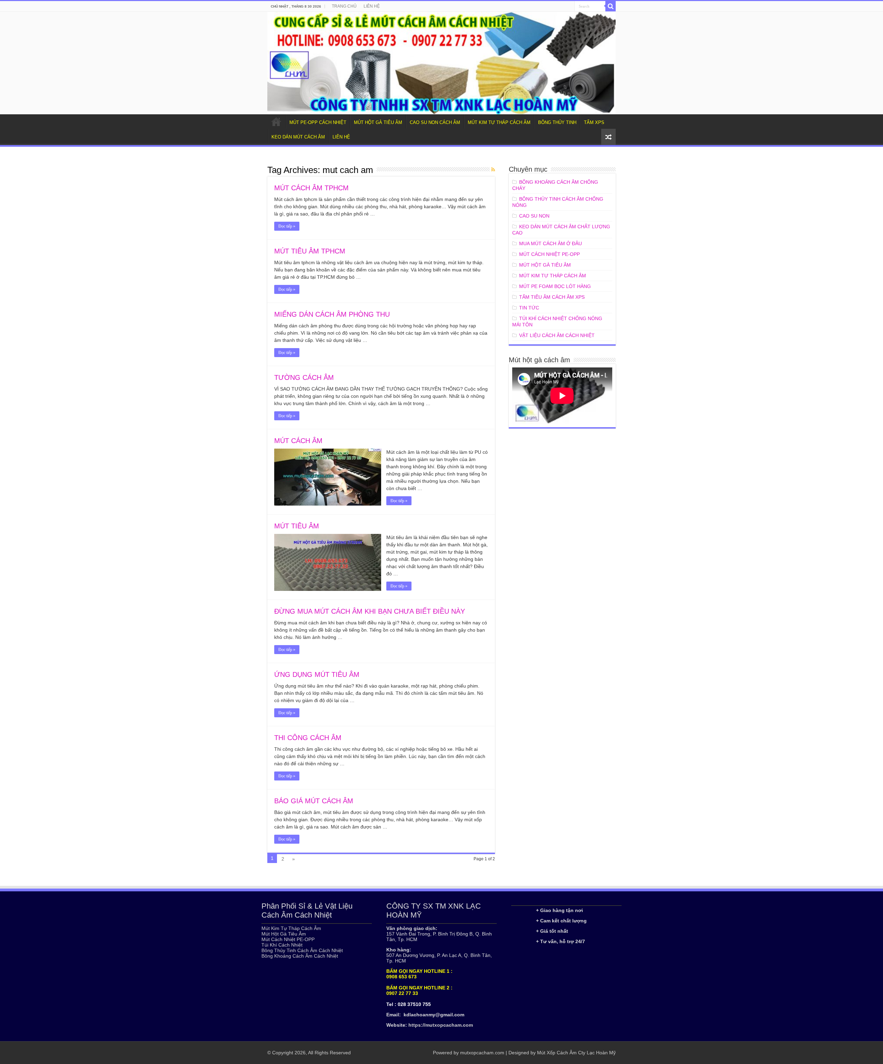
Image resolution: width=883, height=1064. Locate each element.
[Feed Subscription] (493, 169)
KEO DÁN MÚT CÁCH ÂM (298, 137)
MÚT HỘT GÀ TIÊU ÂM (378, 122)
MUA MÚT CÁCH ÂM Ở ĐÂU (550, 243)
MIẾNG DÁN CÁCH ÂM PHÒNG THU (332, 314)
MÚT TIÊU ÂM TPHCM (309, 251)
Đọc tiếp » (286, 226)
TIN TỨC (529, 307)
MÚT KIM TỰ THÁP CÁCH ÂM (499, 122)
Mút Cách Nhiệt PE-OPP (288, 939)
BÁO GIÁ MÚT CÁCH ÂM (313, 801)
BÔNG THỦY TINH (557, 122)
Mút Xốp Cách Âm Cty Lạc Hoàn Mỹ (576, 1052)
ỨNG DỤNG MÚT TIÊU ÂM (316, 674)
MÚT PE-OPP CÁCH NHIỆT (317, 122)
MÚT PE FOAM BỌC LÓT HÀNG (555, 286)
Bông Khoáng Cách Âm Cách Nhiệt (299, 956)
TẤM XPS (594, 122)
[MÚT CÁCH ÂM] (441, 63)
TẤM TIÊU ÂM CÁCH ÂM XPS (552, 297)
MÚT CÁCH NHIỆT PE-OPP (549, 254)
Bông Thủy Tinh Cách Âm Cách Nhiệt (302, 950)
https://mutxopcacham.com (440, 1025)
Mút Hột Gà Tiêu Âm (283, 934)
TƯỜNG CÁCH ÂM (304, 377)
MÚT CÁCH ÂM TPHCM (311, 188)
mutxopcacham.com (482, 1052)
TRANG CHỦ (344, 6)
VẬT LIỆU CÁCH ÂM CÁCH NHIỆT (557, 335)
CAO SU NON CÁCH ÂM (435, 122)
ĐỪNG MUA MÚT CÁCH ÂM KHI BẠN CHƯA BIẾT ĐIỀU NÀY (369, 611)
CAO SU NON (534, 216)
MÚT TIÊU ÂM (296, 526)
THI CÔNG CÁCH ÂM (307, 737)
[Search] (610, 6)
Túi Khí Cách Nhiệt (281, 945)
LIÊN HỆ (372, 6)
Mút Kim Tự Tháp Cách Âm (291, 928)
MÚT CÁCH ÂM (298, 440)
